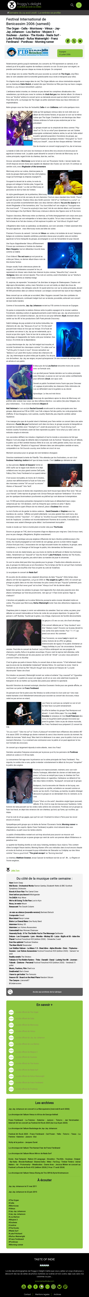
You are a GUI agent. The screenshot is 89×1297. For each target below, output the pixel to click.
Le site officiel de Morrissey (27, 1025)
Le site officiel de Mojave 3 (27, 1052)
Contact (27, 1294)
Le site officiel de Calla (25, 1018)
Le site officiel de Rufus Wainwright (30, 1076)
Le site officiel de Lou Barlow (27, 1044)
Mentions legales (42, 1294)
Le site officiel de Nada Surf (27, 1070)
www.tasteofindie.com (44, 1281)
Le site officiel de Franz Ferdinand (29, 1082)
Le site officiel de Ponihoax (27, 1089)
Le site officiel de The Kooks (27, 1063)
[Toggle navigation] (79, 5)
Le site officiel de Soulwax (26, 1057)
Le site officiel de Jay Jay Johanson (30, 1038)
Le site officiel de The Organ (27, 1012)
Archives (57, 1294)
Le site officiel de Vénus (25, 1031)
